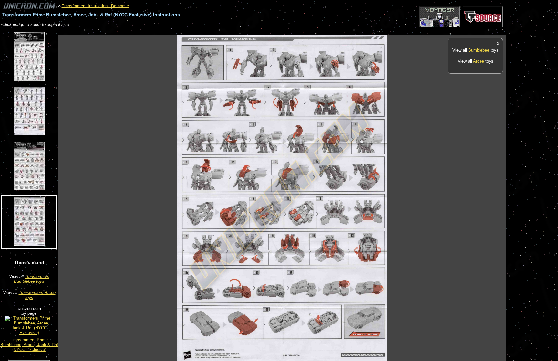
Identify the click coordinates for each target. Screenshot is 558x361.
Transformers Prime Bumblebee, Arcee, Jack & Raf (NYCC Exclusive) (29, 344)
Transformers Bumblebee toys (31, 279)
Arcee (478, 61)
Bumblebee (478, 50)
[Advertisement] (175, 31)
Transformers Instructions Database (95, 5)
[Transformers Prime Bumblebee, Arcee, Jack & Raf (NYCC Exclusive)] (29, 332)
